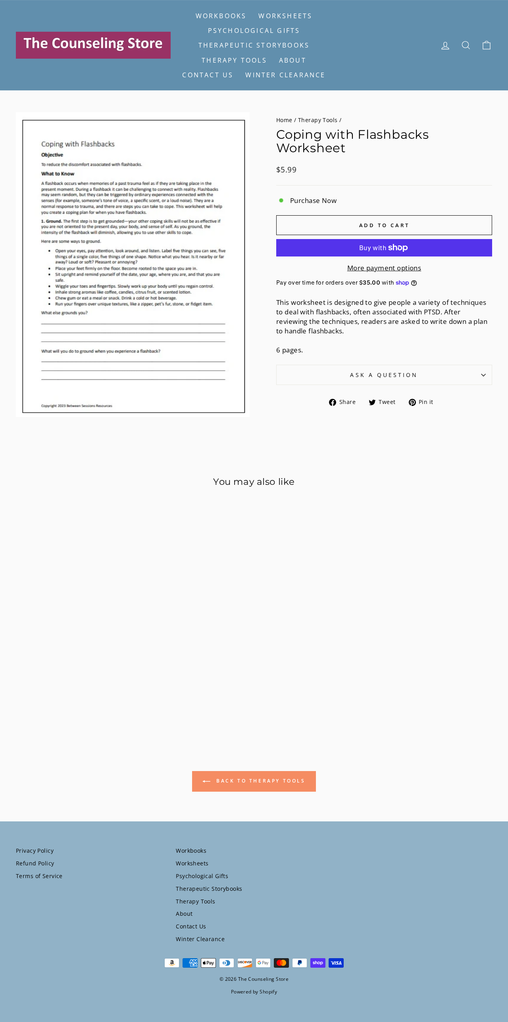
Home (284, 120)
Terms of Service (39, 876)
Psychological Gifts (254, 30)
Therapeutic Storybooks (254, 45)
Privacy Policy (35, 850)
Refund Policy (35, 863)
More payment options (384, 267)
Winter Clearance (285, 75)
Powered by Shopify (254, 991)
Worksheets (285, 15)
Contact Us (207, 75)
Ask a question (384, 375)
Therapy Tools (234, 60)
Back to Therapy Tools (259, 780)
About (292, 60)
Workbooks (221, 15)
